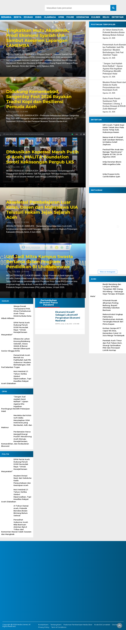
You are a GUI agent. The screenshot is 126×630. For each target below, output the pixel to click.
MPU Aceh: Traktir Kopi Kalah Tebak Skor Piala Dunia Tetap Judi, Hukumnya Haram (113, 128)
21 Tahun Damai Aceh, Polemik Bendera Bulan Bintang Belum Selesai (21, 511)
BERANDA (6, 17)
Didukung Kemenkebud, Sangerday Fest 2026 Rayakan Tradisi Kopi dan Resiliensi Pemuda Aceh (38, 99)
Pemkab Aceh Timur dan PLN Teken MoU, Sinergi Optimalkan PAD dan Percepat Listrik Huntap (112, 345)
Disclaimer (116, 625)
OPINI (61, 17)
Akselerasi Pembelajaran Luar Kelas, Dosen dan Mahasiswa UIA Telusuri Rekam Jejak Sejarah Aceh (42, 210)
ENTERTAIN (117, 17)
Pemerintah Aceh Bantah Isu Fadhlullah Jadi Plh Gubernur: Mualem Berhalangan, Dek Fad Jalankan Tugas (16, 361)
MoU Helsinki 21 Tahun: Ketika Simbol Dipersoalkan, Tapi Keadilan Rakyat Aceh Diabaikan (16, 377)
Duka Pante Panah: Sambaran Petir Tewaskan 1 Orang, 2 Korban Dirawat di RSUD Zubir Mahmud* (114, 103)
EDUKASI (28, 17)
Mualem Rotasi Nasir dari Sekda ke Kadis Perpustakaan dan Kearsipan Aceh (23, 480)
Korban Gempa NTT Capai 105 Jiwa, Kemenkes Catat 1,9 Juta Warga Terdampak (113, 332)
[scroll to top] (119, 626)
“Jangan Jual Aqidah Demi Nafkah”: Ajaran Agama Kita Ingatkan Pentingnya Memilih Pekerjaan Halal (15, 404)
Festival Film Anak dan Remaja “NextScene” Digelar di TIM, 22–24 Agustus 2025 (113, 153)
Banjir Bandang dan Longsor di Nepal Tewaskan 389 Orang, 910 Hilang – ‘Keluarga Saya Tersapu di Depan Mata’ (107, 290)
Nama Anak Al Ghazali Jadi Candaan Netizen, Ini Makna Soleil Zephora (113, 141)
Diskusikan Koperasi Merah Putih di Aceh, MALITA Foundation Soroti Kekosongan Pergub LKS (42, 156)
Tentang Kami (55, 625)
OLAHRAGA (50, 17)
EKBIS (38, 17)
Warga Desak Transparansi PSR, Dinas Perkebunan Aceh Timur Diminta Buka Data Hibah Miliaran (16, 312)
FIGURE (70, 17)
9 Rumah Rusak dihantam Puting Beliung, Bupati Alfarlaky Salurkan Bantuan (111, 305)
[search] (113, 8)
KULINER (95, 17)
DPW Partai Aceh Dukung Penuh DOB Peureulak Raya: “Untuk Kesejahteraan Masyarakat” (15, 329)
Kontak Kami (43, 625)
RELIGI (106, 17)
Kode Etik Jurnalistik (102, 625)
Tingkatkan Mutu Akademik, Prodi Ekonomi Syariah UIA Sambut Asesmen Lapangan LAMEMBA (37, 38)
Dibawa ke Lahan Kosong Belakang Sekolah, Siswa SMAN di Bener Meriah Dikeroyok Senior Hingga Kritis (15, 345)
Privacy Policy (43, 627)
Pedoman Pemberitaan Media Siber (77, 625)
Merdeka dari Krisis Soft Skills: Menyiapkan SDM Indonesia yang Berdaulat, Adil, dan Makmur (16, 421)
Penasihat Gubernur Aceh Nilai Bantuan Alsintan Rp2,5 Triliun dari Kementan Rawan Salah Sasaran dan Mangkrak (16, 527)
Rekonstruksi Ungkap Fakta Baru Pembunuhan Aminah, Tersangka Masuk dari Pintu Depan (113, 319)
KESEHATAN (82, 17)
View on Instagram (107, 272)
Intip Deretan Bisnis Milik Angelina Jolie (112, 163)
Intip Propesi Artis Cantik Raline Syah (111, 175)
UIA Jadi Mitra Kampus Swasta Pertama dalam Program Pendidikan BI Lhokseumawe (39, 261)
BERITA (17, 17)
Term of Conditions (58, 627)
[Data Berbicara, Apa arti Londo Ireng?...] (112, 201)
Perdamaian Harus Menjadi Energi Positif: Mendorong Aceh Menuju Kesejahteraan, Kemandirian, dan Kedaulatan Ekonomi (16, 439)
